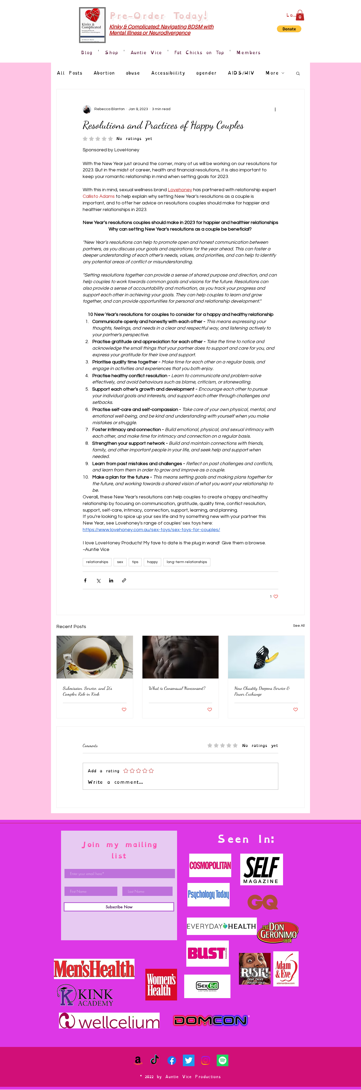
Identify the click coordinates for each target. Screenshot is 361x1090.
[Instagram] (205, 1060)
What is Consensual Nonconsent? (177, 688)
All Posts (69, 73)
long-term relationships (187, 562)
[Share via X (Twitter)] (98, 580)
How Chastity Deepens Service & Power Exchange (262, 691)
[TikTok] (155, 1060)
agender (206, 73)
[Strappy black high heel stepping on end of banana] (266, 657)
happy (152, 562)
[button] (299, 15)
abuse (133, 73)
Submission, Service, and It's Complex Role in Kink (87, 691)
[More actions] (275, 109)
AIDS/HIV (240, 73)
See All (299, 626)
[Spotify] (222, 1060)
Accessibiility (168, 73)
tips (135, 562)
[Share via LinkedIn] (111, 580)
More (272, 73)
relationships (97, 562)
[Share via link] (124, 580)
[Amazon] (138, 1060)
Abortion (104, 73)
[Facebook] (172, 1060)
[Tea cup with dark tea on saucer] (95, 657)
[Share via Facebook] (85, 580)
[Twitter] (189, 1060)
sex (120, 562)
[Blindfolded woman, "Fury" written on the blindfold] (180, 657)
